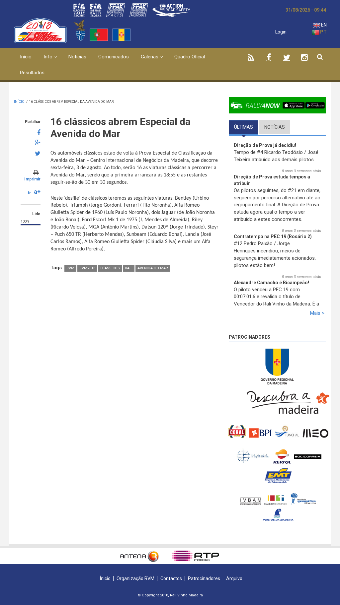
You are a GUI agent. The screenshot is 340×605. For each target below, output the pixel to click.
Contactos (171, 578)
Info (47, 57)
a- (29, 192)
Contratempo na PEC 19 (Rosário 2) (273, 236)
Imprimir (32, 179)
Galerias (149, 57)
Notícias (77, 57)
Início (26, 57)
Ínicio (105, 578)
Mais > (317, 313)
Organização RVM (135, 578)
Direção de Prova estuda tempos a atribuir (272, 180)
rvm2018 (87, 268)
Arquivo (234, 578)
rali (128, 268)
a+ (37, 191)
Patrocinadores (249, 337)
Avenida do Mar (152, 268)
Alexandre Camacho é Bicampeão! (271, 282)
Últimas (246, 127)
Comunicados (113, 57)
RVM (70, 268)
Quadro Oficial (189, 57)
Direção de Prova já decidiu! (265, 145)
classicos (110, 268)
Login (281, 31)
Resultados (32, 73)
